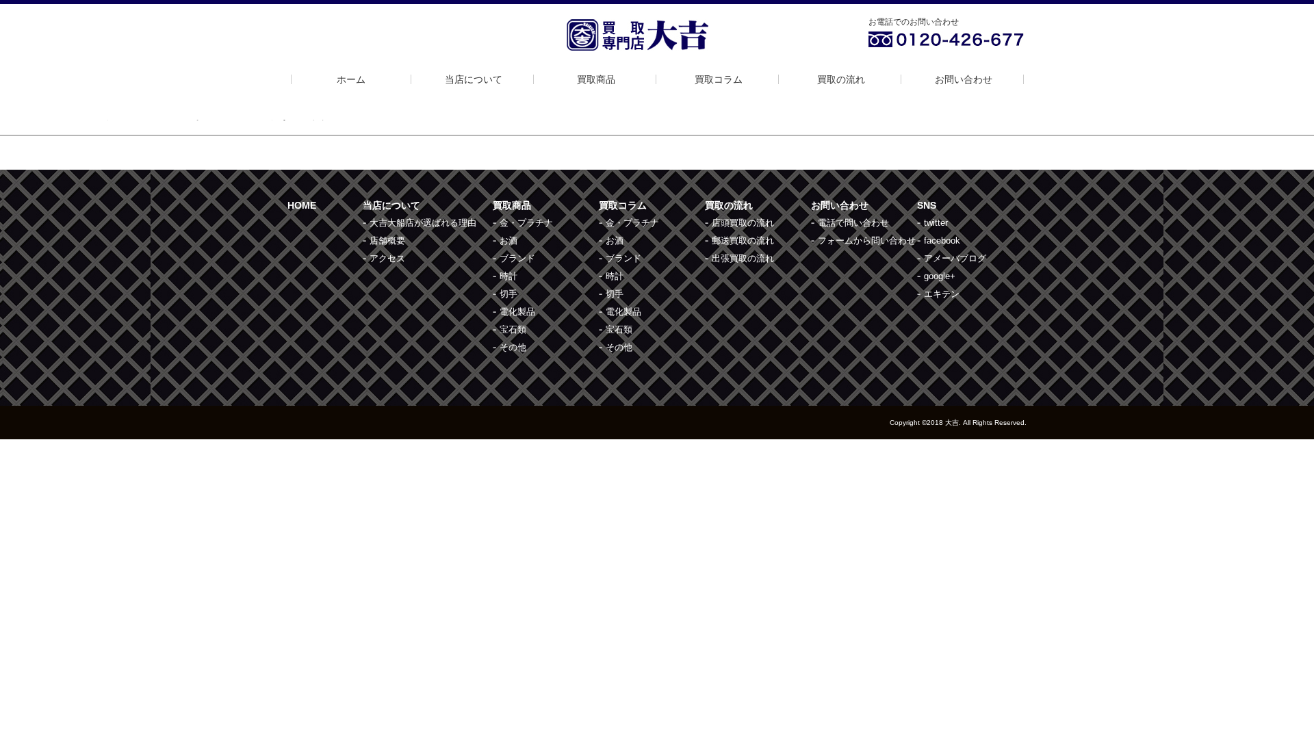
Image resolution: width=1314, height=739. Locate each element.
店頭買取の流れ (743, 223)
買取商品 (596, 79)
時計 (508, 276)
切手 (508, 294)
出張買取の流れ (743, 258)
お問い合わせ (963, 79)
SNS (926, 205)
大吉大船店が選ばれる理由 (423, 223)
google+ (939, 276)
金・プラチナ (526, 223)
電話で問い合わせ (853, 223)
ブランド (517, 258)
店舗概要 (387, 240)
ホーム (351, 79)
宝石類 (513, 329)
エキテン (941, 294)
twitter (936, 223)
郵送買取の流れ (743, 240)
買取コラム (719, 79)
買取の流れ (841, 79)
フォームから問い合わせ (867, 240)
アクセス (387, 258)
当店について (473, 79)
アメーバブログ (955, 258)
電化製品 (517, 312)
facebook (942, 240)
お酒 (508, 240)
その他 (513, 347)
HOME (301, 205)
